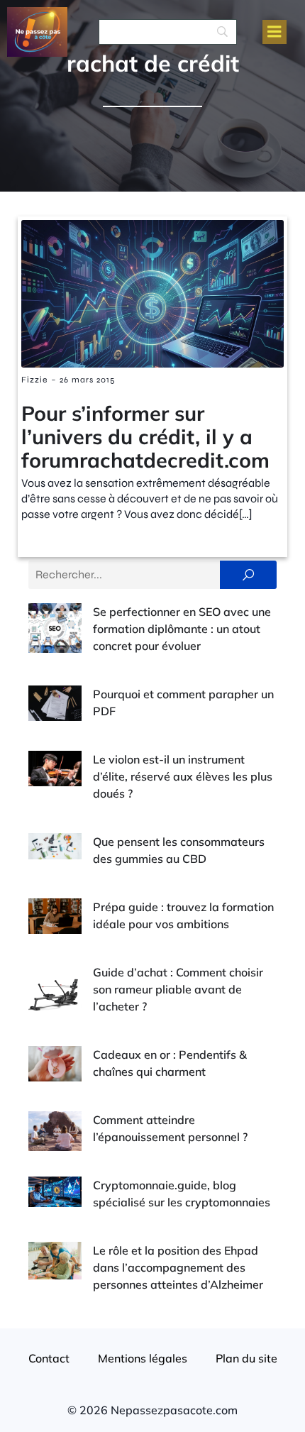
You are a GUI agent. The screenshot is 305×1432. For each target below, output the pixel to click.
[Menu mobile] (274, 32)
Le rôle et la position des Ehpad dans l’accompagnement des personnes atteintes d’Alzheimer (178, 1267)
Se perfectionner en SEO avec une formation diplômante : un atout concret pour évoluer (182, 629)
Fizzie (34, 380)
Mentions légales (142, 1358)
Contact (49, 1358)
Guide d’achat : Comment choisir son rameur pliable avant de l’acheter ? (178, 989)
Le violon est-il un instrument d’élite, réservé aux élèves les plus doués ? (182, 776)
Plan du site (246, 1358)
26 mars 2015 (87, 380)
